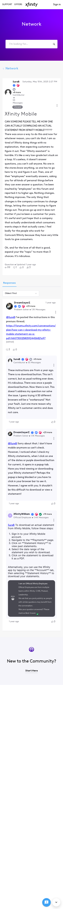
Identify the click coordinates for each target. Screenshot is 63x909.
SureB (11, 525)
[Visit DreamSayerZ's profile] (9, 306)
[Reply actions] (54, 365)
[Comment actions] (55, 312)
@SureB (10, 317)
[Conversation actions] (57, 106)
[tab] (9, 283)
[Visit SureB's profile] (8, 92)
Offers (18, 4)
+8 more (17, 93)
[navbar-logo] (31, 4)
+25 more (30, 306)
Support (7, 4)
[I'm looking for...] (54, 44)
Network (12, 68)
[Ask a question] (46, 902)
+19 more (47, 514)
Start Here (31, 671)
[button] (7, 267)
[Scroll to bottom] (56, 902)
